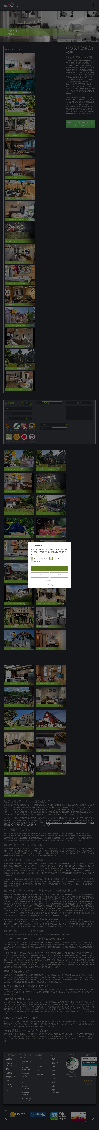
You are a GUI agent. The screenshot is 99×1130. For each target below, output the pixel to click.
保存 (59, 575)
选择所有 (49, 568)
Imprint (45, 585)
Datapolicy (53, 585)
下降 (39, 575)
